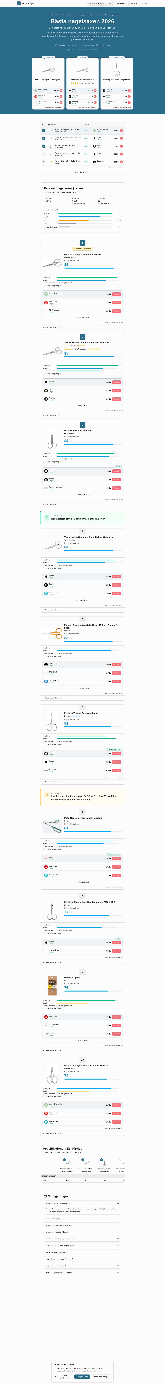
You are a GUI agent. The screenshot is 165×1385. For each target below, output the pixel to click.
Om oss (144, 3)
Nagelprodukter (84, 15)
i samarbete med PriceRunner (53, 107)
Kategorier (120, 3)
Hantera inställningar (65, 1376)
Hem (48, 15)
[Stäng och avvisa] (109, 1364)
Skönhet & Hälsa (59, 15)
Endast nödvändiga (100, 1377)
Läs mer (96, 1371)
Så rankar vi (132, 3)
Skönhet (71, 15)
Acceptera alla (82, 1377)
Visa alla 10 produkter (84, 172)
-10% (118, 466)
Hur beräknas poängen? (52, 286)
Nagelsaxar (97, 15)
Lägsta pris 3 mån (114, 749)
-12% (118, 938)
